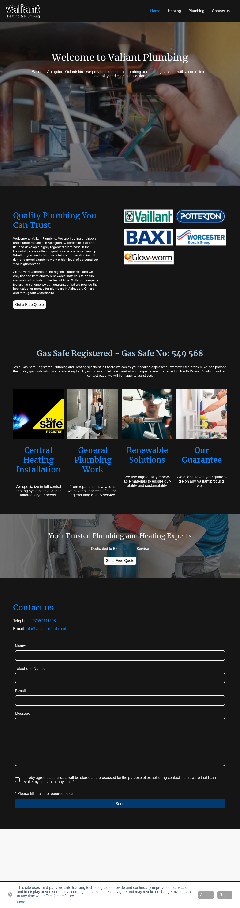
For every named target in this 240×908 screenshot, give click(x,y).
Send (120, 804)
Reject (225, 895)
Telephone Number (31, 668)
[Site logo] (23, 11)
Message (22, 713)
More (21, 902)
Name (20, 646)
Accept (206, 895)
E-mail (20, 691)
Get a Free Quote (29, 305)
